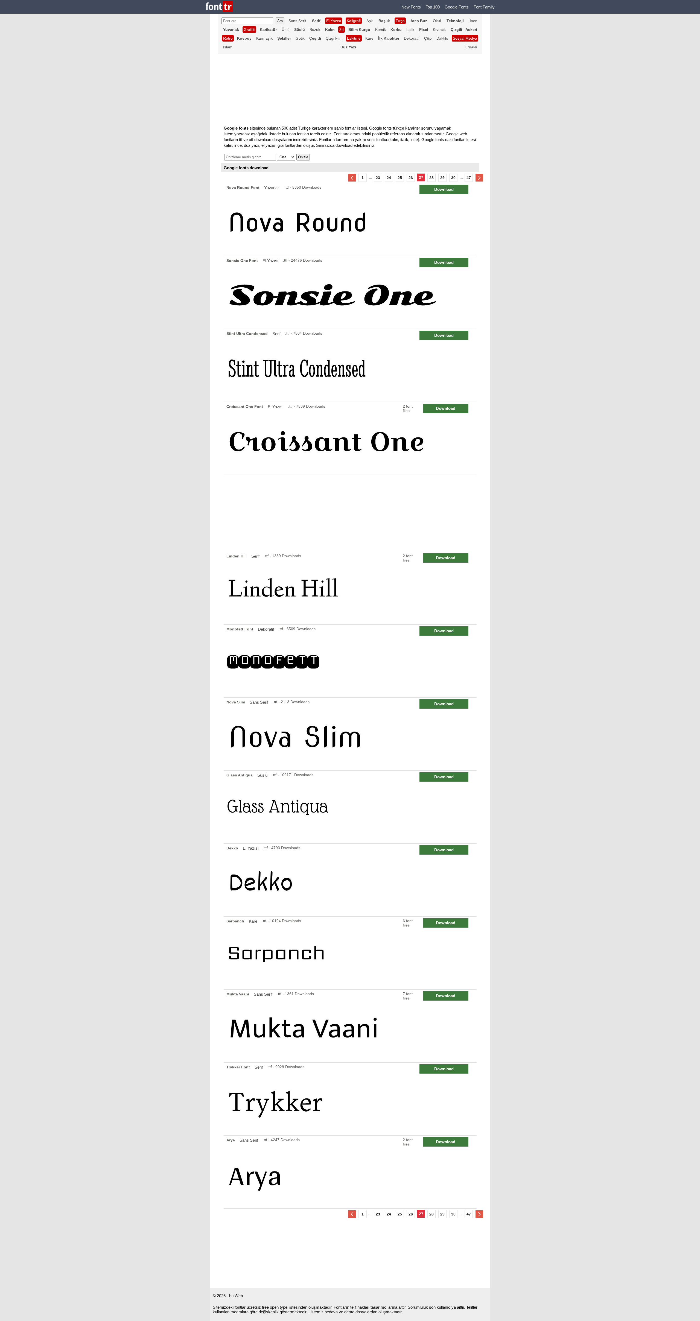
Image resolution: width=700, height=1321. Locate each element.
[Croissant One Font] (351, 438)
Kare (369, 38)
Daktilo (442, 38)
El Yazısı (333, 21)
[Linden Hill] (351, 588)
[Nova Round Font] (351, 219)
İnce (473, 21)
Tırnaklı (470, 47)
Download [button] (444, 189)
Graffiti (249, 29)
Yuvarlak (272, 187)
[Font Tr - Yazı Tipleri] (219, 7)
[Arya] (351, 1172)
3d (341, 29)
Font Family (484, 7)
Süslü (262, 775)
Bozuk (315, 29)
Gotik (300, 38)
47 (468, 178)
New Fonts (411, 7)
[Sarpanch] (351, 953)
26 (411, 178)
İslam (227, 47)
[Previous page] (352, 178)
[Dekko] (351, 880)
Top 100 (433, 7)
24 (389, 178)
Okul (437, 21)
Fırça (400, 21)
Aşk (369, 21)
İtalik (410, 29)
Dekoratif (411, 38)
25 (400, 178)
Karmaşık (264, 38)
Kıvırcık (439, 29)
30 (453, 178)
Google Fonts (457, 7)
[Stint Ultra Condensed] (351, 365)
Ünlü (286, 29)
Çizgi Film (334, 38)
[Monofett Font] (351, 661)
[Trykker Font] (351, 1099)
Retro (228, 38)
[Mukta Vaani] (351, 1026)
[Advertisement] (350, 513)
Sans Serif (297, 21)
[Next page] (479, 178)
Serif (276, 333)
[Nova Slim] (351, 734)
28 (431, 178)
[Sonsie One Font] (351, 292)
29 (442, 178)
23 (378, 178)
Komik (380, 29)
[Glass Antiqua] (351, 807)
